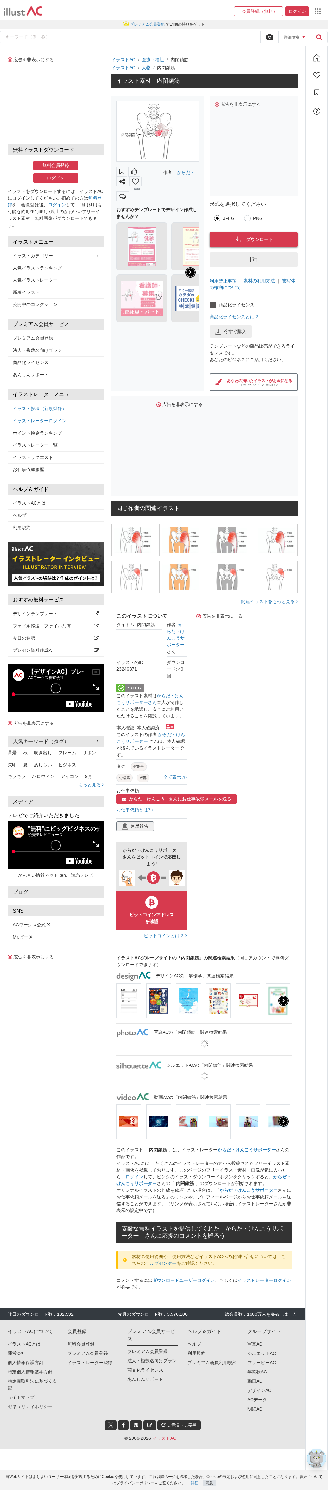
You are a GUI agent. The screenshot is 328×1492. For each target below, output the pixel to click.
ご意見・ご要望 (181, 1425)
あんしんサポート (31, 374)
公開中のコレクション (35, 304)
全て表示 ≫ (175, 777)
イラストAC (123, 59)
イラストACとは (29, 503)
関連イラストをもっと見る (268, 601)
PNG (258, 218)
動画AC (254, 1381)
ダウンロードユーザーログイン (183, 1280)
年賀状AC (257, 1371)
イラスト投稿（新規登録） (40, 408)
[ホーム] (317, 58)
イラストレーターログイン (40, 420)
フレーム (67, 752)
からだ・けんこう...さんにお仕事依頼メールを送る (180, 798)
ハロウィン (43, 776)
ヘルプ (19, 515)
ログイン (56, 177)
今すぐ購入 (235, 331)
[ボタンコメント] (122, 196)
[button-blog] (149, 1425)
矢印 (12, 764)
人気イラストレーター (35, 280)
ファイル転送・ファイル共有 (42, 625)
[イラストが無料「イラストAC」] (23, 11)
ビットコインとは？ (164, 935)
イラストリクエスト (33, 457)
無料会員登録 (55, 165)
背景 (12, 752)
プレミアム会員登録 (33, 338)
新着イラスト (26, 292)
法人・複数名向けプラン (37, 350)
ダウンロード (259, 239)
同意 (209, 1483)
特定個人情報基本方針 (30, 1371)
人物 (146, 67)
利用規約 (22, 527)
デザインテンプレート (35, 613)
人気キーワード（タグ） (41, 741)
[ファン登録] (317, 75)
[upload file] (269, 37)
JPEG (229, 218)
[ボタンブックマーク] (121, 172)
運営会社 (17, 1353)
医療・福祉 (153, 59)
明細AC (254, 1409)
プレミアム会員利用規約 (212, 1362)
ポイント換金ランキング (37, 432)
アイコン (70, 776)
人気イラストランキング (37, 267)
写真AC (254, 1344)
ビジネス (67, 764)
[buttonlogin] (319, 37)
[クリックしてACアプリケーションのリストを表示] (318, 11)
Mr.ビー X (22, 937)
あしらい (43, 764)
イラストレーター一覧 (35, 445)
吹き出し (43, 752)
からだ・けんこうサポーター (247, 1149)
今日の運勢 (24, 638)
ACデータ (257, 1399)
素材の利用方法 (259, 280)
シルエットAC (261, 1353)
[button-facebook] (123, 1425)
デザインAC (259, 1390)
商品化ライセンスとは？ (234, 316)
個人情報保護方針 (26, 1362)
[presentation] (190, 272)
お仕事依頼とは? (134, 809)
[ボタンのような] (134, 172)
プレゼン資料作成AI (33, 650)
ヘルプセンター (161, 1263)
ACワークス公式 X (31, 924)
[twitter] (111, 1425)
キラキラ (17, 776)
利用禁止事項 (223, 280)
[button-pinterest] (136, 1425)
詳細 (194, 1483)
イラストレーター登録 (90, 1362)
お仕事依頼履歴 (28, 469)
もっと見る (90, 784)
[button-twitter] (111, 1425)
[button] (258, 11)
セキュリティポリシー (30, 1406)
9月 (88, 776)
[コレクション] (317, 92)
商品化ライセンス (31, 362)
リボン (89, 752)
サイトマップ (21, 1397)
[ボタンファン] (135, 182)
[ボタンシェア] (122, 182)
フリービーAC (261, 1362)
